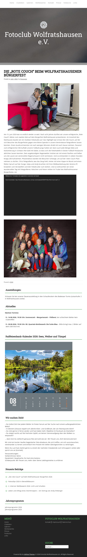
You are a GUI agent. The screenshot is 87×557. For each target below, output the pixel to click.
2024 (11, 282)
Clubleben (20, 3)
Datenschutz (66, 522)
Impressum (56, 522)
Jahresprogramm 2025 (13, 509)
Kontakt (51, 3)
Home (12, 3)
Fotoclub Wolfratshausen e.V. (43, 38)
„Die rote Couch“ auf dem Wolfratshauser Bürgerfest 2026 (30, 477)
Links (75, 3)
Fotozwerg (23, 79)
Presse (58, 3)
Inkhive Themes (29, 554)
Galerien (30, 3)
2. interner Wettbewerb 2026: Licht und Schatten (26, 486)
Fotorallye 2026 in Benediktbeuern (21, 481)
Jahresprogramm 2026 (13, 507)
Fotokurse (67, 3)
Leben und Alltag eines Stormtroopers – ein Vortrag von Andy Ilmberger (35, 491)
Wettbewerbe (40, 3)
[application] (40, 195)
